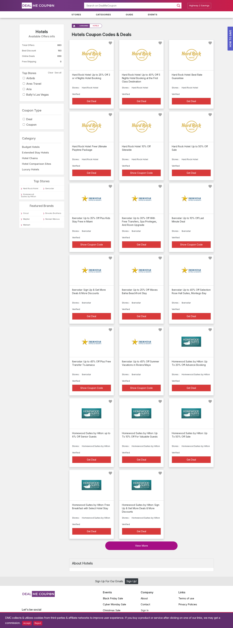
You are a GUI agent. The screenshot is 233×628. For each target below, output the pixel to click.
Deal (29, 119)
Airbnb (30, 78)
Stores (76, 14)
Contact (145, 604)
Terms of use (186, 598)
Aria (29, 89)
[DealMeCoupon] (38, 596)
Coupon (31, 124)
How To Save (230, 38)
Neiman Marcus (52, 219)
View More (141, 545)
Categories (103, 14)
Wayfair (26, 219)
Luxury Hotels (30, 169)
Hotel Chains (30, 158)
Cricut (26, 213)
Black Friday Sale (113, 598)
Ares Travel (33, 83)
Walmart (26, 225)
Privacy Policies (187, 604)
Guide (129, 14)
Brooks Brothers (53, 213)
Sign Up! (131, 581)
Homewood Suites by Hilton (28, 195)
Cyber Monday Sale (114, 604)
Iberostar (49, 188)
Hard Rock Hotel (30, 188)
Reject (38, 623)
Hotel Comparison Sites (36, 163)
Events (152, 14)
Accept (27, 623)
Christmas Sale (111, 610)
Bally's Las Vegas (37, 94)
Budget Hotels (31, 147)
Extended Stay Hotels (35, 152)
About (144, 598)
